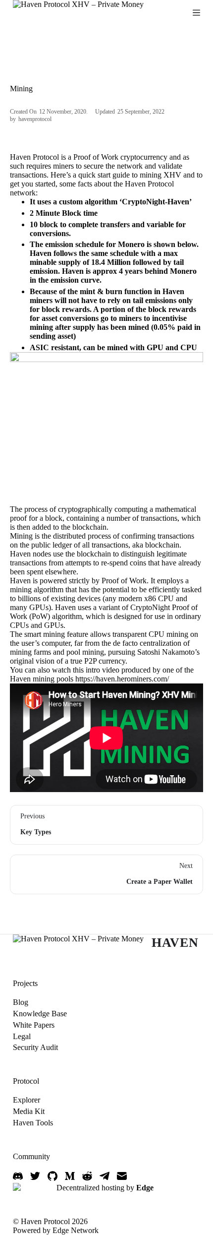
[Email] (122, 1176)
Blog (20, 1002)
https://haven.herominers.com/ (122, 679)
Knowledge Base (40, 1013)
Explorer (26, 1100)
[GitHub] (52, 1176)
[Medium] (70, 1176)
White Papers (33, 1025)
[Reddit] (87, 1176)
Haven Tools (33, 1122)
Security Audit (35, 1047)
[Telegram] (104, 1176)
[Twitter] (35, 1176)
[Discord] (18, 1176)
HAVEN (175, 942)
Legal (22, 1036)
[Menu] (196, 12)
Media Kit (29, 1111)
